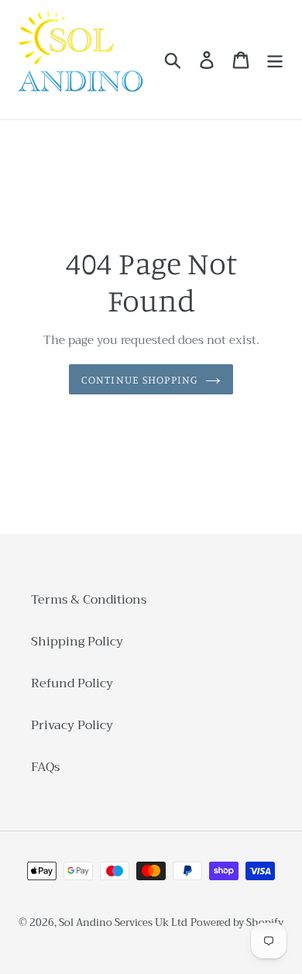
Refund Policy (72, 683)
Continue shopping (139, 379)
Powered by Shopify (236, 922)
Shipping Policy (77, 641)
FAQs (45, 767)
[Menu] (275, 60)
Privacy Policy (72, 725)
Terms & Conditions (88, 600)
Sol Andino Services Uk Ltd (123, 922)
